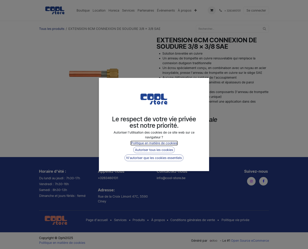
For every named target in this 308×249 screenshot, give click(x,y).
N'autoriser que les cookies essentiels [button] (154, 158)
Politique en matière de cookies (154, 143)
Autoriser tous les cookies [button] (154, 150)
